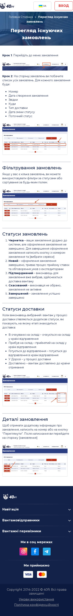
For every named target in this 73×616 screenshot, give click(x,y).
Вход (64, 6)
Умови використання (36, 599)
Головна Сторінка (21, 17)
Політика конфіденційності (36, 605)
